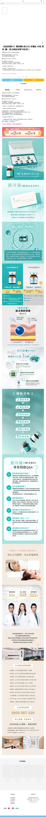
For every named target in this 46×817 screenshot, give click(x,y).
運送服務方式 (12, 800)
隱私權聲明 (13, 803)
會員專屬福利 (12, 797)
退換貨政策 (13, 802)
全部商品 (2, 3)
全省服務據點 (12, 799)
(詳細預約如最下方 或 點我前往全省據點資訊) (10, 120)
